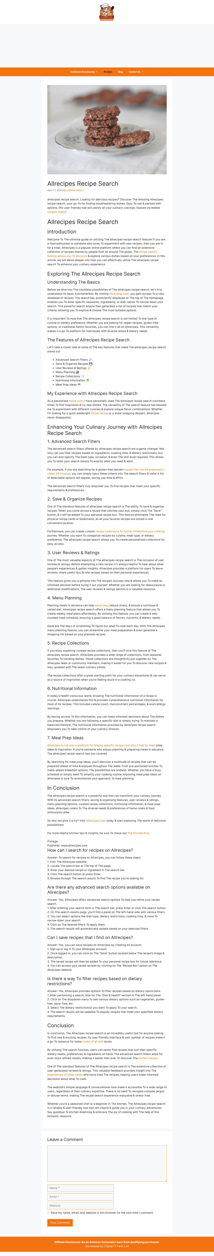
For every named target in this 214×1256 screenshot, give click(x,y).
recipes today (56, 212)
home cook (76, 401)
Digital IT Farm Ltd (116, 1246)
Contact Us (134, 71)
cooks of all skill (93, 1041)
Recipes (108, 71)
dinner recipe (99, 413)
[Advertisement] (107, 45)
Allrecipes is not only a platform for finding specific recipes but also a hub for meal (101, 745)
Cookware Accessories (82, 71)
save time (101, 605)
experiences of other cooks (65, 1074)
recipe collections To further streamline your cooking (130, 531)
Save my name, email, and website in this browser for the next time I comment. (102, 1212)
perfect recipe (147, 1058)
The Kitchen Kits (138, 833)
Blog (120, 71)
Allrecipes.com (119, 293)
